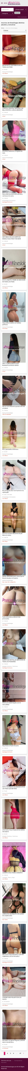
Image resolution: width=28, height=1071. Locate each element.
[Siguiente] (23, 1053)
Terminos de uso (6, 1060)
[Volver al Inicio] (14, 3)
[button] (4, 3)
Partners (3, 1062)
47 (20, 1053)
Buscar (17, 12)
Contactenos (18, 1060)
